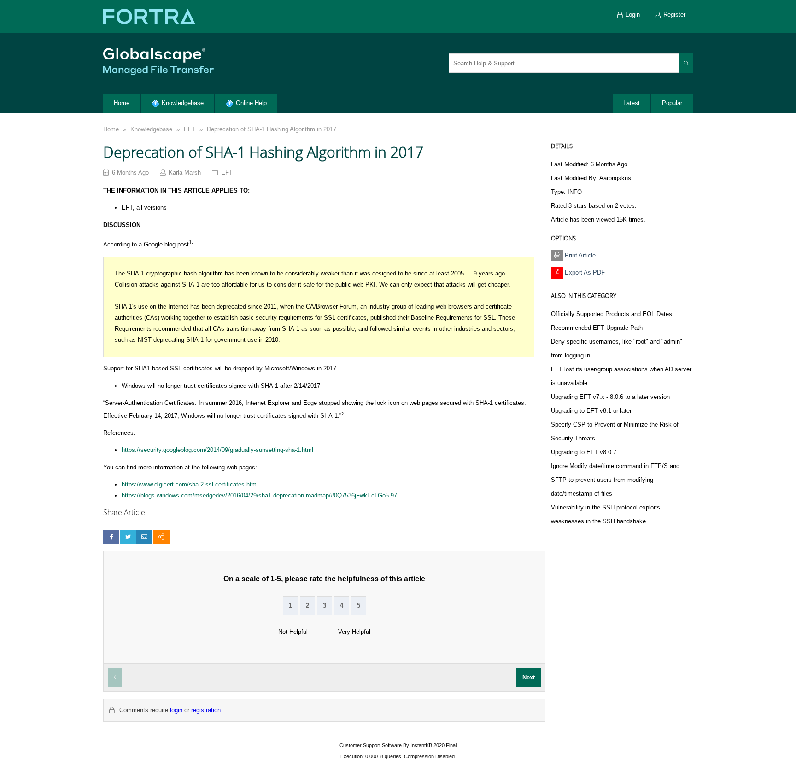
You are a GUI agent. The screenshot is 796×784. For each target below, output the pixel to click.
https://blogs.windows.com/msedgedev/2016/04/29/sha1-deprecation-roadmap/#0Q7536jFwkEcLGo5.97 (259, 495)
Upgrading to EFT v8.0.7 (583, 452)
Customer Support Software (370, 745)
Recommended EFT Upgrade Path (597, 327)
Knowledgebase (151, 129)
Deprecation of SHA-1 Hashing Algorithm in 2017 (271, 129)
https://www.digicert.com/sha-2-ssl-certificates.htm (189, 484)
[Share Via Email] (144, 537)
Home (111, 129)
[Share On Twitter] (128, 537)
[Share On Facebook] (111, 537)
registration (206, 710)
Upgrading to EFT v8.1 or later (591, 410)
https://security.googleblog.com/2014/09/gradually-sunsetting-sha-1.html (217, 449)
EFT (189, 129)
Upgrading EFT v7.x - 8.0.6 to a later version (610, 396)
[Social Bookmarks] (161, 537)
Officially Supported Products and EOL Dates (611, 313)
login (176, 710)
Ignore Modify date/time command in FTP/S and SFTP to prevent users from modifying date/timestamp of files (615, 479)
